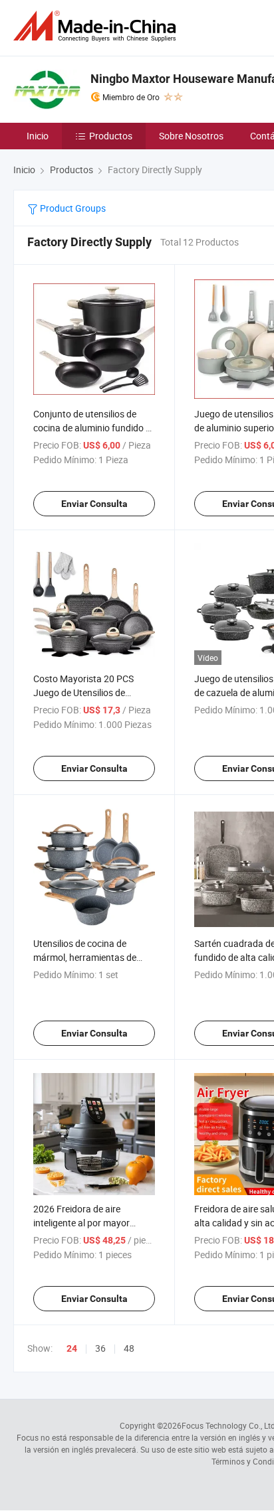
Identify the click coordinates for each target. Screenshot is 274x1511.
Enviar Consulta (94, 503)
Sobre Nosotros (191, 135)
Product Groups (72, 208)
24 (72, 1348)
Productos (110, 135)
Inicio (38, 135)
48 (129, 1348)
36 (100, 1348)
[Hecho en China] (97, 26)
